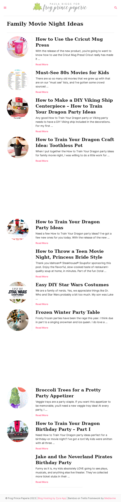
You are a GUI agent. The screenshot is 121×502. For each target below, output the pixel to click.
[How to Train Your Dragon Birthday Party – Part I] (17, 431)
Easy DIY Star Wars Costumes (72, 284)
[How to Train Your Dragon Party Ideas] (17, 229)
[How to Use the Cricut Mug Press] (17, 47)
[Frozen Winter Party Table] (17, 320)
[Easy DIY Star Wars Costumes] (17, 292)
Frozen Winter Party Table (68, 312)
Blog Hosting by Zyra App (52, 498)
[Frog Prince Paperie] (60, 8)
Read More (42, 64)
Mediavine (110, 498)
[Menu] (5, 8)
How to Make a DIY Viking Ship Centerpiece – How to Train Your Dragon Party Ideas (74, 106)
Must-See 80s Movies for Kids (72, 72)
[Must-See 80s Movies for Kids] (17, 80)
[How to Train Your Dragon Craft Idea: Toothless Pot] (17, 147)
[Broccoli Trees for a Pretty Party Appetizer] (17, 398)
